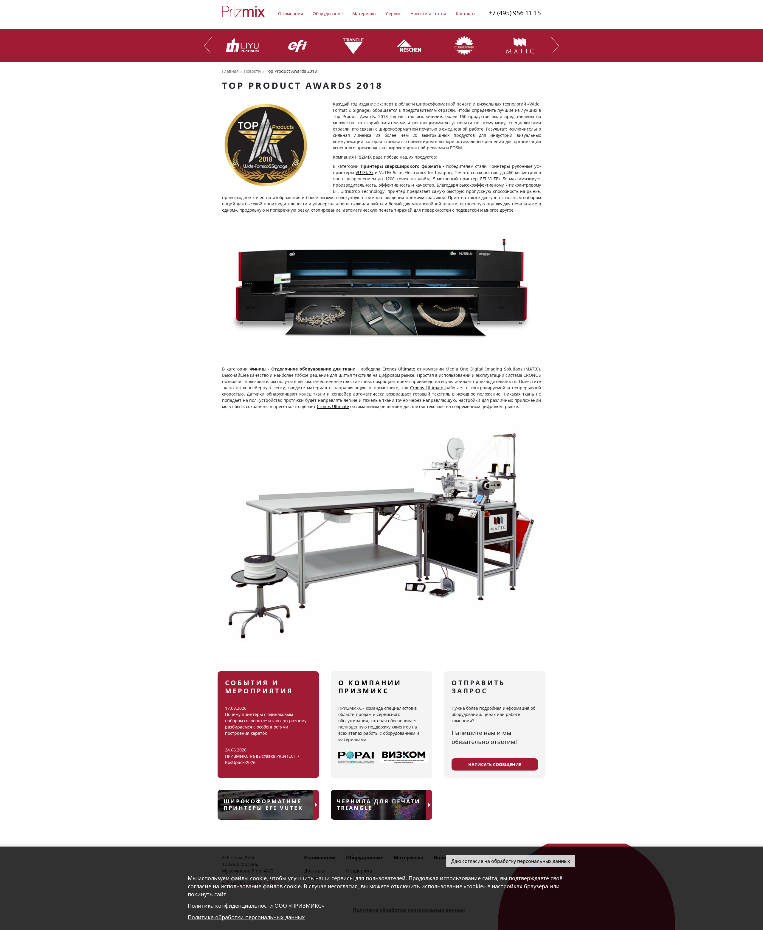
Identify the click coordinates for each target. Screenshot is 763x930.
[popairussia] (356, 757)
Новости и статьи (428, 13)
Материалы (364, 13)
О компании (290, 13)
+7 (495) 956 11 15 (514, 13)
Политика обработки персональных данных (246, 917)
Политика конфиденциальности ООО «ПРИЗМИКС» (256, 905)
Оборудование (328, 13)
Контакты (465, 13)
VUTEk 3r (364, 172)
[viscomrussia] (404, 757)
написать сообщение (494, 764)
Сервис (393, 13)
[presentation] (208, 45)
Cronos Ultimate (398, 369)
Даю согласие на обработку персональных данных (510, 861)
